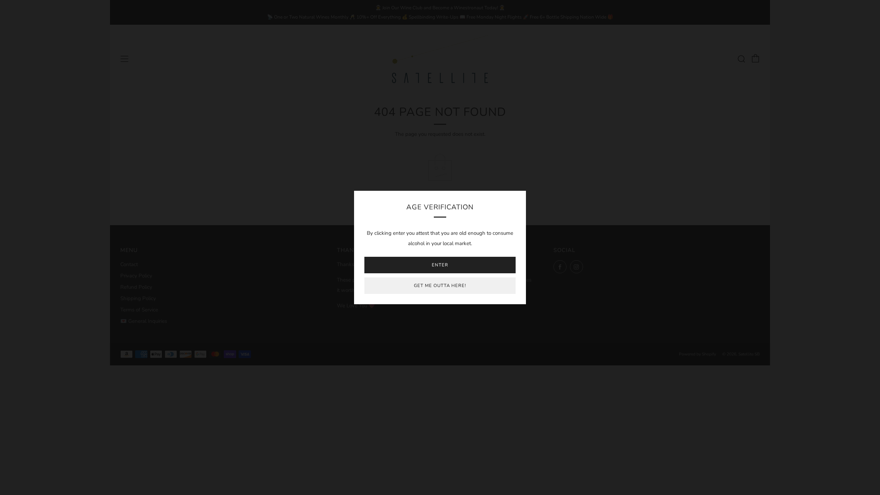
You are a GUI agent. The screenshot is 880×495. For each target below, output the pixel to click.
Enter (440, 265)
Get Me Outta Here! (440, 286)
